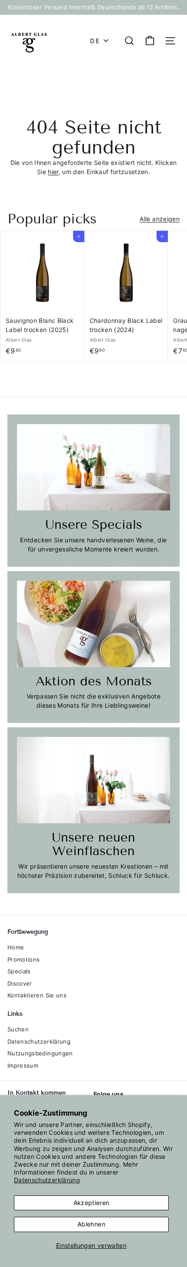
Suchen (18, 1029)
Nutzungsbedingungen (40, 1053)
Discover (19, 983)
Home (15, 947)
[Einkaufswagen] (150, 41)
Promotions (23, 959)
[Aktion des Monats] (93, 624)
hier (53, 171)
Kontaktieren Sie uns (37, 995)
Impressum (22, 1065)
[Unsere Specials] (93, 467)
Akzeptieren (91, 1202)
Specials (19, 971)
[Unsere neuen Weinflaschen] (93, 780)
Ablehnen (91, 1224)
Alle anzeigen (160, 219)
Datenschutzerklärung (47, 1180)
